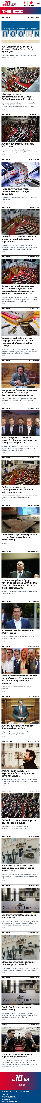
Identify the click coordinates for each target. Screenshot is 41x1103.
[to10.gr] (9, 3)
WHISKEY (14, 1101)
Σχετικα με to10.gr (8, 1096)
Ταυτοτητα (5, 1094)
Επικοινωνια (5, 1100)
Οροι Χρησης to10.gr (8, 1098)
